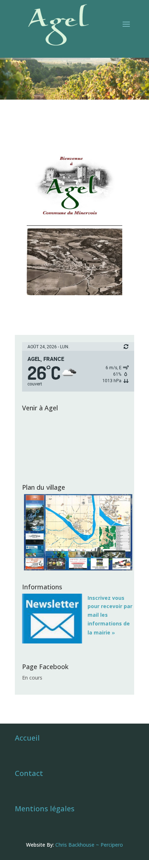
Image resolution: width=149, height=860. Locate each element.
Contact (29, 773)
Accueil (27, 738)
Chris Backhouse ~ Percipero (89, 844)
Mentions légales (44, 808)
